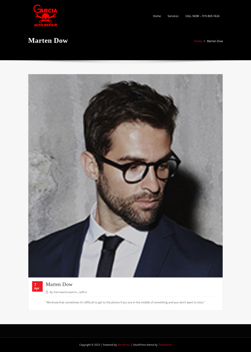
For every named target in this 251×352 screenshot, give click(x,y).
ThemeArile (165, 344)
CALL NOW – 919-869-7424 (202, 16)
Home (157, 16)
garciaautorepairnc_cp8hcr (68, 292)
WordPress (124, 344)
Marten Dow (215, 41)
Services (173, 16)
